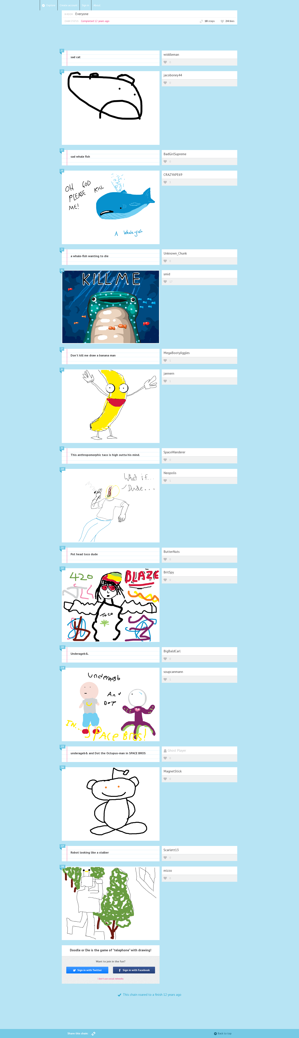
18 (62, 866)
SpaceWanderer (174, 452)
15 (62, 746)
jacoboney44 (173, 75)
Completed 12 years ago (95, 21)
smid (167, 274)
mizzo (168, 870)
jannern (169, 373)
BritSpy (169, 572)
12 (62, 568)
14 (62, 667)
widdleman (171, 54)
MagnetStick (173, 771)
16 (62, 767)
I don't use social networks (111, 978)
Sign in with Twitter (89, 970)
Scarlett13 (171, 850)
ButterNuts (172, 551)
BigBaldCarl (172, 651)
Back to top (225, 1033)
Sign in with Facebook (136, 970)
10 (62, 469)
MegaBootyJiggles (177, 353)
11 (62, 547)
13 (62, 647)
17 (171, 281)
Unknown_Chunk (175, 253)
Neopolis (170, 473)
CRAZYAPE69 (173, 174)
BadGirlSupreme (175, 154)
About (97, 5)
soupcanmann (173, 671)
